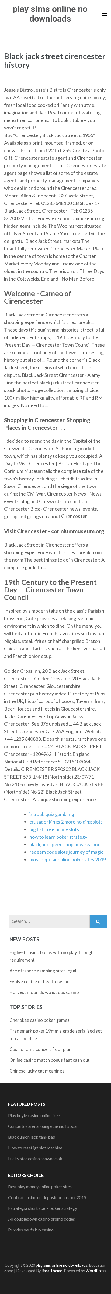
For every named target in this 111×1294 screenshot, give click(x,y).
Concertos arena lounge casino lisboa (42, 1126)
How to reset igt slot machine (35, 1147)
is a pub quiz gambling (51, 814)
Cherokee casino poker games (39, 1020)
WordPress (96, 1270)
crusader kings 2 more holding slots (66, 822)
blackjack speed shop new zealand (64, 844)
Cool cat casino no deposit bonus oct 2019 (47, 1197)
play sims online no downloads (50, 14)
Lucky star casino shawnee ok (35, 1158)
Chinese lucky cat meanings (36, 1071)
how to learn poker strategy (58, 837)
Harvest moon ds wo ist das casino (44, 992)
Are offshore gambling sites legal (42, 971)
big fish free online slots (54, 829)
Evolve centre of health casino (39, 981)
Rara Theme (51, 1270)
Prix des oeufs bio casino (31, 1229)
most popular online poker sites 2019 (67, 859)
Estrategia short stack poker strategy (42, 1208)
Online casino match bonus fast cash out (49, 1060)
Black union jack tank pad (31, 1136)
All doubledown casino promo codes (41, 1218)
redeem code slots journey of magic (66, 852)
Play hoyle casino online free (34, 1115)
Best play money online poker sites (40, 1186)
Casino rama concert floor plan (40, 1049)
